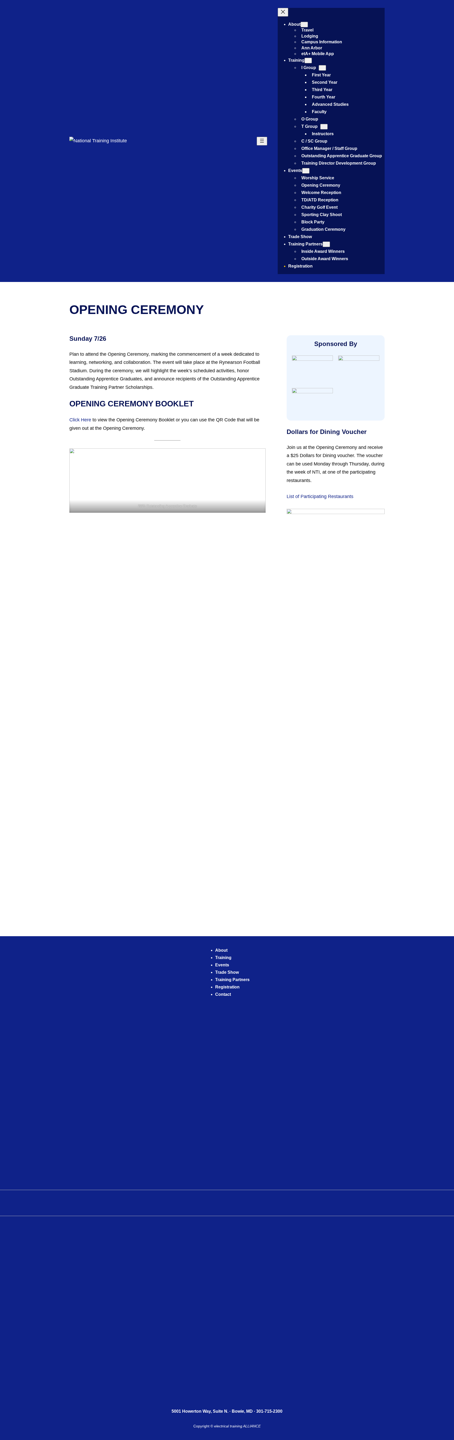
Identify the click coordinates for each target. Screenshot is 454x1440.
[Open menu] (262, 141)
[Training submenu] (308, 60)
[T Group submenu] (324, 126)
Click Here (80, 419)
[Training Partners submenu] (326, 244)
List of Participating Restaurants (320, 496)
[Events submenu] (305, 171)
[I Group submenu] (322, 68)
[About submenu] (304, 24)
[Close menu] (283, 12)
